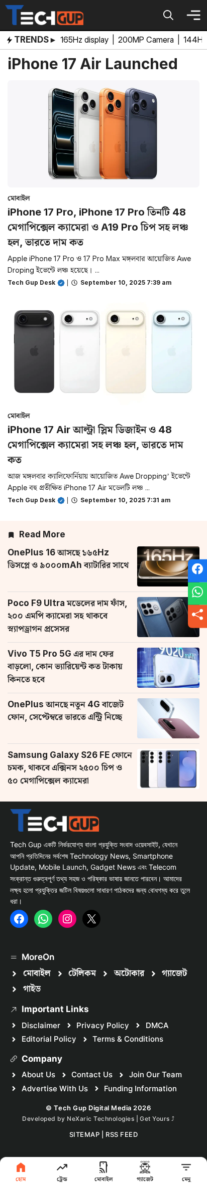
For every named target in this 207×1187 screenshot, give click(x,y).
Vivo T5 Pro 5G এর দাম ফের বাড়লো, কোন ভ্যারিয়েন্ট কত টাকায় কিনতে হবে (65, 666)
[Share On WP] (197, 593)
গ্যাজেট (174, 973)
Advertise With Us (55, 1088)
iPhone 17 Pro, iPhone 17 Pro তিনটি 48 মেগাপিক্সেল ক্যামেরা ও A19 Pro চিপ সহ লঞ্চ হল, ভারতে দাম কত (98, 227)
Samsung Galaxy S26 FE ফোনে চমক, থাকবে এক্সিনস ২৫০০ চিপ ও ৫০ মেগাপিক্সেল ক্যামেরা (70, 767)
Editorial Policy (49, 1039)
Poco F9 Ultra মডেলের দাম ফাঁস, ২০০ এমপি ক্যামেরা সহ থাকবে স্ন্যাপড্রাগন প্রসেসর (67, 616)
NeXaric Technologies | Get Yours (119, 1118)
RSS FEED (122, 1134)
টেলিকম (82, 973)
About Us (38, 1074)
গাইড (32, 989)
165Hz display (85, 40)
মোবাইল (19, 197)
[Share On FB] (197, 570)
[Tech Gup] (44, 15)
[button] (168, 15)
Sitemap (84, 1134)
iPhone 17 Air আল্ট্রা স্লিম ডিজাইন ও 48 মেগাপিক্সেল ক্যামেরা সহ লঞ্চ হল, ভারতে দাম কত (95, 445)
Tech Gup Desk (31, 282)
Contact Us (92, 1074)
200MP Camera (147, 40)
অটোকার (129, 973)
